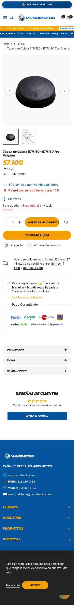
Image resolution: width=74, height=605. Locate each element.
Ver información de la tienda (27, 297)
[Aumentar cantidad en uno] (19, 222)
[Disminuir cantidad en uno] (6, 222)
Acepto (35, 585)
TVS (11, 169)
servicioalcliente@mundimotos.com (30, 494)
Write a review (37, 416)
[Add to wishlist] (66, 222)
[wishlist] (61, 18)
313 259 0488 (26, 481)
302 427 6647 (27, 487)
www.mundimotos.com (22, 475)
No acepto (13, 585)
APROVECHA (60, 28)
